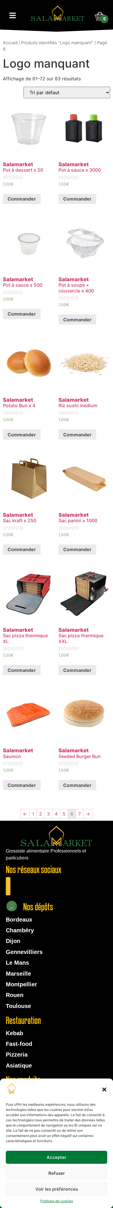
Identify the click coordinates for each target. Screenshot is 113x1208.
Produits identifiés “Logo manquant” (57, 42)
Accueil (10, 42)
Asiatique (19, 1065)
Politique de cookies (56, 1201)
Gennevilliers (24, 952)
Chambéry (20, 930)
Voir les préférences (56, 1189)
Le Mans (17, 962)
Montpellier (21, 984)
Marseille (18, 973)
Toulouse (18, 1006)
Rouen (14, 995)
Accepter (56, 1157)
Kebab (14, 1033)
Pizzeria (17, 1054)
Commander (22, 199)
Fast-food (19, 1044)
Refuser (56, 1173)
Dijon (13, 941)
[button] (104, 1089)
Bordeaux (19, 919)
